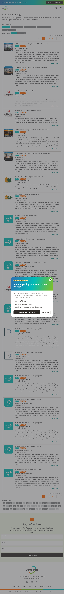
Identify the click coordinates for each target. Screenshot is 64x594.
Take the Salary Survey (26, 312)
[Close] (50, 279)
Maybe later (45, 312)
